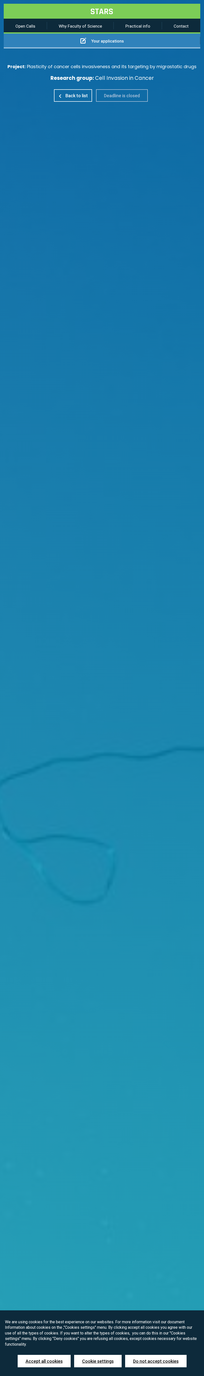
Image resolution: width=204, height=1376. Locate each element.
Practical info (137, 26)
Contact (181, 26)
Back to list (76, 95)
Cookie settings (98, 1361)
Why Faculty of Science (80, 26)
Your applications (107, 41)
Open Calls (25, 26)
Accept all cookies (44, 1361)
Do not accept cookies (156, 1361)
